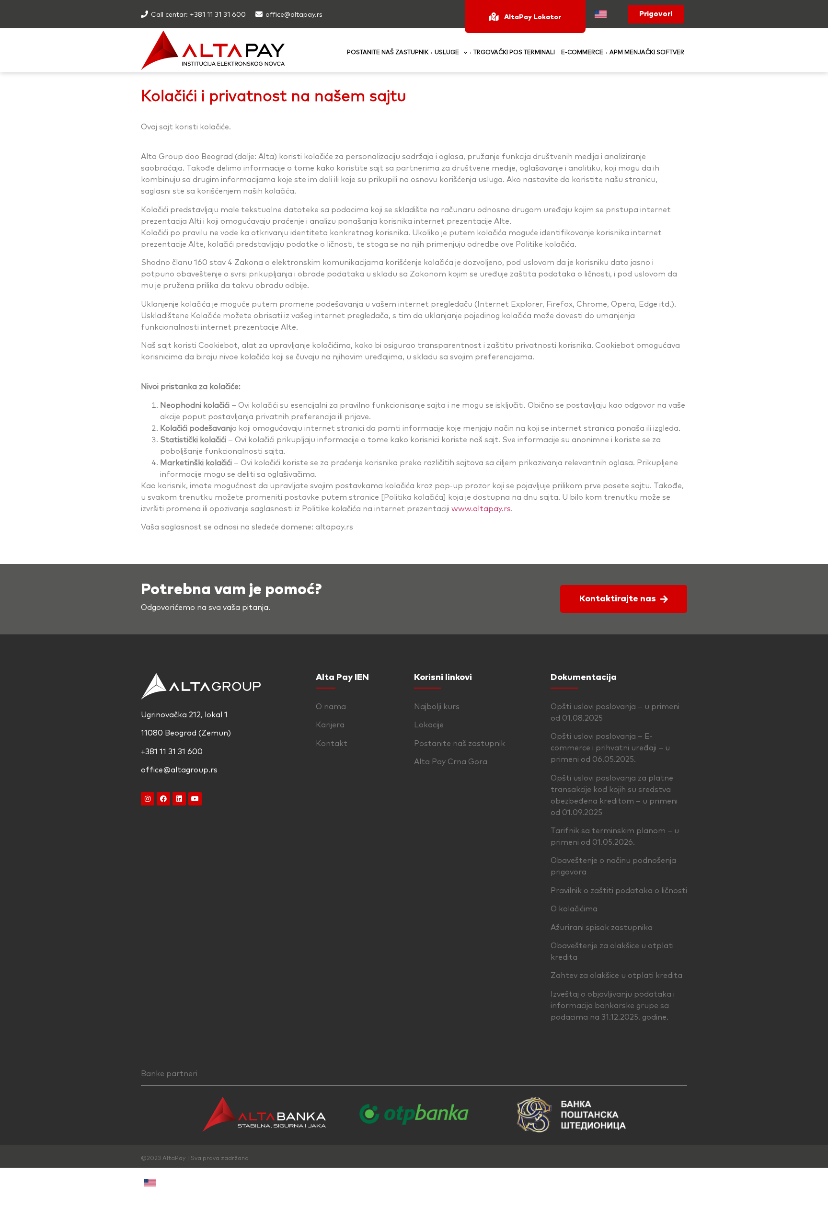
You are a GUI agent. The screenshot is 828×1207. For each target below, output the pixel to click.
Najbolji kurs (437, 707)
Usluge (447, 53)
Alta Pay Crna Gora (450, 762)
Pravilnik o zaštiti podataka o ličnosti (619, 891)
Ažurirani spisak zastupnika (602, 927)
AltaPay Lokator (532, 17)
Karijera (330, 725)
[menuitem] (601, 14)
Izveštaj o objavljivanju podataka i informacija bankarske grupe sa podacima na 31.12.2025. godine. (613, 1005)
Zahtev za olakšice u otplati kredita (616, 975)
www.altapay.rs (481, 509)
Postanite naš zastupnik (387, 53)
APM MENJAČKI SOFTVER (647, 53)
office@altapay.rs (293, 14)
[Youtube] (195, 798)
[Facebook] (163, 798)
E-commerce (582, 53)
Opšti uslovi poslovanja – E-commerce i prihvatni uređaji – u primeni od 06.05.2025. (610, 748)
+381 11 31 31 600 (218, 14)
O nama (331, 707)
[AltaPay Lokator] (493, 16)
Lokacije (429, 725)
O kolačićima (574, 909)
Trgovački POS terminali (514, 53)
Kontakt (331, 743)
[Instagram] (147, 798)
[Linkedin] (179, 798)
